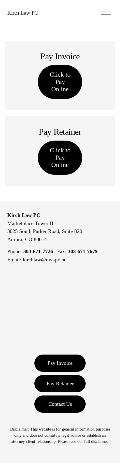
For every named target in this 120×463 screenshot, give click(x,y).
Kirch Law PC (22, 13)
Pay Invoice (60, 363)
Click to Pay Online (60, 82)
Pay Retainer (60, 383)
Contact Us (60, 404)
